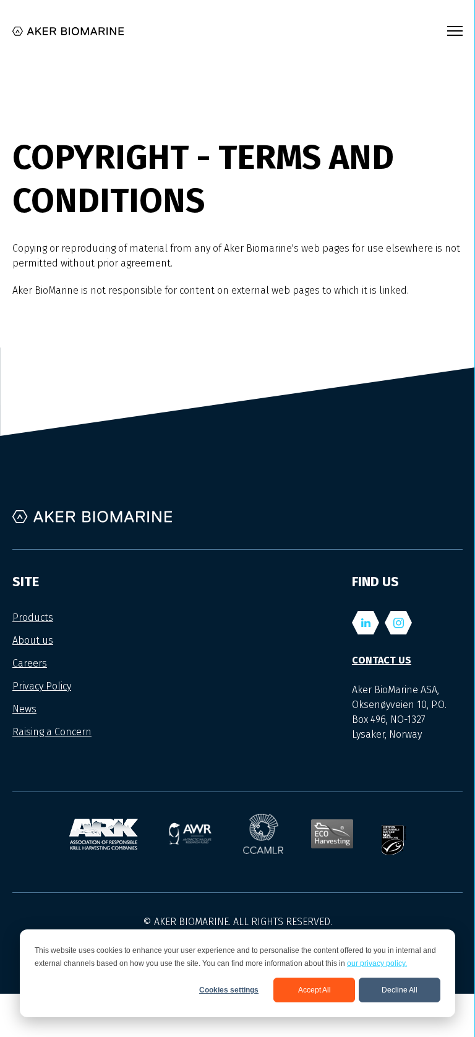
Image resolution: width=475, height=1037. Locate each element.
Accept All (314, 990)
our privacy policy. (377, 963)
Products (32, 617)
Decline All (399, 990)
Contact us (381, 660)
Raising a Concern (52, 732)
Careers (29, 663)
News (24, 709)
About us (32, 640)
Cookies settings (229, 990)
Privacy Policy (41, 686)
